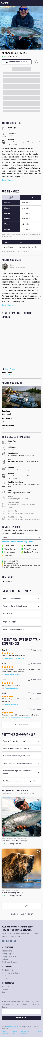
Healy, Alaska (10, 369)
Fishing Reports (8, 953)
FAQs (4, 976)
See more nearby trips (22, 906)
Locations (14, 914)
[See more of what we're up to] (6, 940)
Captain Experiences (12, 1027)
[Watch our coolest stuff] (10, 940)
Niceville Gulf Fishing (12, 674)
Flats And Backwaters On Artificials (17, 718)
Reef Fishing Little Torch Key (14, 658)
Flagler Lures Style (11, 688)
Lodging (5, 959)
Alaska (23, 914)
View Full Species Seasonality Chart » (18, 542)
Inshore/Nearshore (11, 704)
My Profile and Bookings (12, 973)
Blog (3, 992)
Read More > (7, 180)
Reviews (5, 989)
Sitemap (38, 1031)
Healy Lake (8, 375)
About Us (5, 986)
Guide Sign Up (8, 970)
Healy (30, 914)
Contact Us (6, 978)
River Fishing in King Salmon (10, 890)
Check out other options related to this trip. (18, 793)
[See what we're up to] (3, 940)
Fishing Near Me (9, 956)
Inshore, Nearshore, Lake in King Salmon (14, 838)
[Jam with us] (14, 940)
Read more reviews (21, 725)
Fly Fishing (8, 581)
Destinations (7, 951)
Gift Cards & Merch (10, 962)
